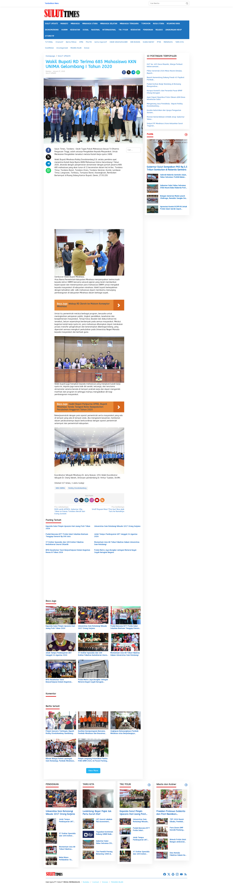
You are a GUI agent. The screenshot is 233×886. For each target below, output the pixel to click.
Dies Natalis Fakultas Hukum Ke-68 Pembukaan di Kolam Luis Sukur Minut (178, 854)
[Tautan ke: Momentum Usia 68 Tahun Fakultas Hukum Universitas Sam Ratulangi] (51, 850)
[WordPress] (86, 500)
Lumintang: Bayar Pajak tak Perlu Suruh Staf (97, 812)
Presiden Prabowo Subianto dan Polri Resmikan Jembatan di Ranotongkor (170, 813)
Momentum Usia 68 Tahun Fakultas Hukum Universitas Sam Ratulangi (116, 543)
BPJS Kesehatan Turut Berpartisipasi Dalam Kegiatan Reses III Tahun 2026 (68, 551)
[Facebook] (76, 500)
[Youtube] (97, 500)
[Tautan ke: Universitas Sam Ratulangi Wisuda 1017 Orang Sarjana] (61, 798)
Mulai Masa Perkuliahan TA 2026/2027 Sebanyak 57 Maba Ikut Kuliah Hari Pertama (67, 858)
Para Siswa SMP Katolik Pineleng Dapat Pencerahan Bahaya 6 (177, 829)
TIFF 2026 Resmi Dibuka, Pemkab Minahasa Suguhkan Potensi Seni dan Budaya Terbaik (178, 820)
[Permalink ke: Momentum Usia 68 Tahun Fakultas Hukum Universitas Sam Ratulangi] (125, 642)
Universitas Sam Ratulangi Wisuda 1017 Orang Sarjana (117, 526)
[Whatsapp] (138, 72)
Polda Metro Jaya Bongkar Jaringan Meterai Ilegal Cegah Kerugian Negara (115, 551)
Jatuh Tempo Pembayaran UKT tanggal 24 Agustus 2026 (115, 535)
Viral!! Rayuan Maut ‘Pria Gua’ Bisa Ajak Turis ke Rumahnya (108, 509)
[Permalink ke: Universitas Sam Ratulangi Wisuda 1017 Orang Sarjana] (93, 615)
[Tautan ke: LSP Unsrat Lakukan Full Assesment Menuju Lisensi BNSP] (88, 823)
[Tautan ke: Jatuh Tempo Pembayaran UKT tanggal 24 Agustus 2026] (51, 824)
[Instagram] (92, 500)
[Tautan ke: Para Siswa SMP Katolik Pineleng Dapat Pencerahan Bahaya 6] (162, 831)
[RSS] (102, 500)
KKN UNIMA (60, 488)
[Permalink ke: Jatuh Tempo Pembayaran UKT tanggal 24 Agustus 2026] (61, 642)
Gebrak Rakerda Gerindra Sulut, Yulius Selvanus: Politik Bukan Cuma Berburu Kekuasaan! (173, 176)
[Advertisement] (89, 203)
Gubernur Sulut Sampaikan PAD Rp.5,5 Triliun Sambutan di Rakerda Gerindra (167, 168)
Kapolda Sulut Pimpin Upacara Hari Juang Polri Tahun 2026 (68, 527)
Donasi (105, 882)
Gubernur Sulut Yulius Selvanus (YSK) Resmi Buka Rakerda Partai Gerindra (173, 186)
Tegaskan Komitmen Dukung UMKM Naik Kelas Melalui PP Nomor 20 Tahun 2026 (104, 833)
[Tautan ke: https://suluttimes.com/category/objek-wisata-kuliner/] (186, 784)
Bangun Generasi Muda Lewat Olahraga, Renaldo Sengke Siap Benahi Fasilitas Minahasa (173, 197)
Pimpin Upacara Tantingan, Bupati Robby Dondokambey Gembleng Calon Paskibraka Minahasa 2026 (60, 732)
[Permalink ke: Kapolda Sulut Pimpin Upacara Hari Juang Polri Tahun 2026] (61, 615)
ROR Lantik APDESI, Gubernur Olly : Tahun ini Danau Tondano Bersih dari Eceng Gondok (69, 510)
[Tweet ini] (129, 72)
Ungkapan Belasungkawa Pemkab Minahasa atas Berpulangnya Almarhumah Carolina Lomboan (124, 732)
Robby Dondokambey (77, 488)
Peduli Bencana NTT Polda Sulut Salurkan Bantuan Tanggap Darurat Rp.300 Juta (67, 535)
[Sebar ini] (124, 72)
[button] (187, 3)
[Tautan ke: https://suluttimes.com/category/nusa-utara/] (186, 134)
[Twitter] (81, 500)
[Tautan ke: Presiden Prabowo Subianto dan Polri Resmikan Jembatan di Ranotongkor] (171, 798)
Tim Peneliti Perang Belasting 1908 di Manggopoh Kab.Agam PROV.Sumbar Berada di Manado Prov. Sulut (104, 853)
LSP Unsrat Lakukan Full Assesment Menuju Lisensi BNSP (104, 820)
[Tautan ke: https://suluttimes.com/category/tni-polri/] (149, 784)
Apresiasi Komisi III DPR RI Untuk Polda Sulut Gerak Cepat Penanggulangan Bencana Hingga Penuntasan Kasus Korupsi (173, 207)
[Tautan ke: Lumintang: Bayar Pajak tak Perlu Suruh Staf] (98, 798)
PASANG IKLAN (117, 882)
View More (93, 770)
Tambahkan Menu (52, 3)
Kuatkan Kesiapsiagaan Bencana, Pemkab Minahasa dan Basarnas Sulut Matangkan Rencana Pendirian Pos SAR (93, 732)
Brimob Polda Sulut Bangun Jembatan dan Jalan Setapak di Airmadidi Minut (178, 840)
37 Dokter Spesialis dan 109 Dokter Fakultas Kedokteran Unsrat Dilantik (65, 543)
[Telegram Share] (133, 72)
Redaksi (86, 882)
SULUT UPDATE (51, 73)
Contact (95, 882)
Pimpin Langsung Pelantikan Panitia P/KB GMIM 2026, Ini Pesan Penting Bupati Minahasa (92, 760)
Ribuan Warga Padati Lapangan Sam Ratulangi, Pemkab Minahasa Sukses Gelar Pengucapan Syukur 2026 (60, 760)
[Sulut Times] (62, 13)
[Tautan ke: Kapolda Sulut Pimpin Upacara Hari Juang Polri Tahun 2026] (135, 798)
